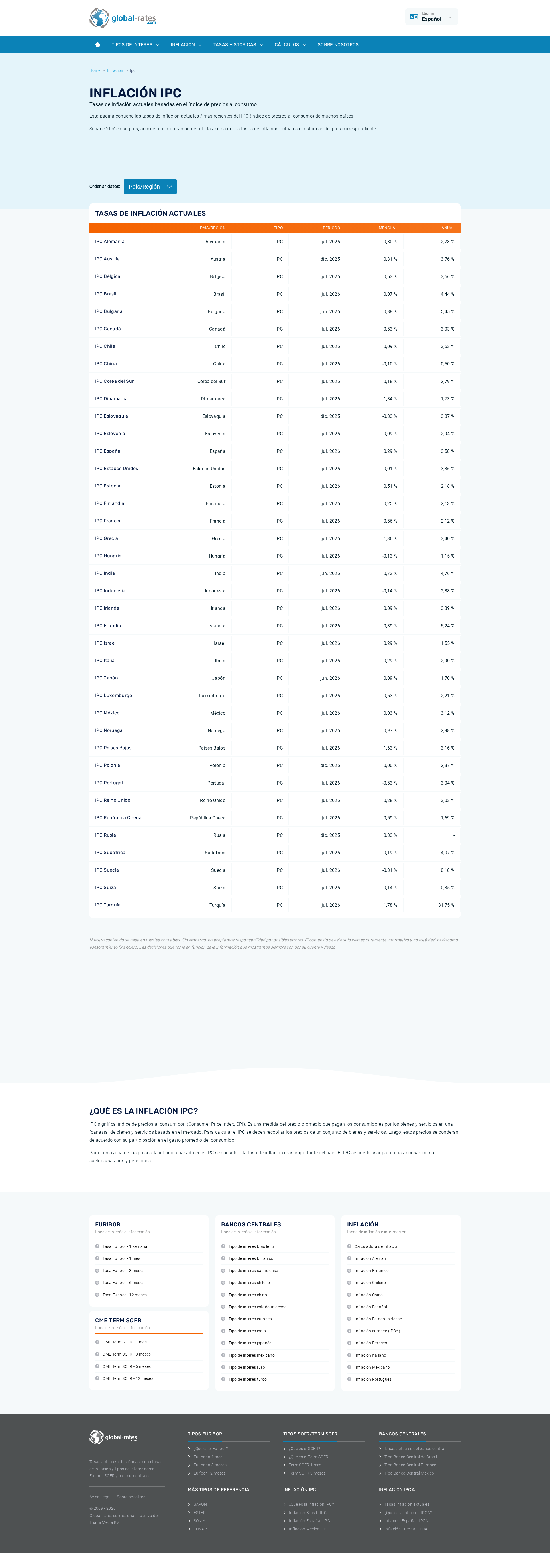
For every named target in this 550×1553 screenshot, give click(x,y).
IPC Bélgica (108, 276)
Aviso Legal (100, 1497)
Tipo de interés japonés (250, 1343)
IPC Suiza (105, 887)
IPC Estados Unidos (116, 468)
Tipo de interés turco (248, 1379)
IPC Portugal (109, 782)
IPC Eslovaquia (111, 416)
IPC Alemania (110, 241)
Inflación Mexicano (372, 1367)
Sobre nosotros (131, 1497)
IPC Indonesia (110, 590)
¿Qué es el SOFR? (304, 1448)
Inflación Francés (371, 1343)
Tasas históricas (235, 44)
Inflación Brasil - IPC (308, 1512)
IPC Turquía (108, 905)
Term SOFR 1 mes (305, 1465)
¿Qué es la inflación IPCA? (408, 1512)
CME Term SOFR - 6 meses (127, 1366)
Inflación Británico (372, 1270)
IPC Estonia (108, 486)
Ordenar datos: (104, 186)
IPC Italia (105, 660)
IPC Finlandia (109, 503)
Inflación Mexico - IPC (309, 1529)
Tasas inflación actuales (406, 1504)
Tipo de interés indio (247, 1331)
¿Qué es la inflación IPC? (311, 1504)
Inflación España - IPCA (406, 1520)
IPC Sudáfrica (110, 852)
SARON (200, 1504)
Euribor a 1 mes (208, 1457)
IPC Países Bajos (113, 747)
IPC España (107, 451)
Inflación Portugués (373, 1379)
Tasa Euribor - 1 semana (125, 1246)
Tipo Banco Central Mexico (409, 1473)
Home (94, 70)
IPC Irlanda (107, 608)
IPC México (107, 713)
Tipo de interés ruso (247, 1367)
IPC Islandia (108, 625)
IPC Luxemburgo (113, 695)
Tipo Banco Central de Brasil (410, 1457)
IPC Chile (105, 346)
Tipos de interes (133, 44)
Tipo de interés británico (251, 1258)
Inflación (183, 44)
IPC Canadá (108, 328)
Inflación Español (371, 1307)
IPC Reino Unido (113, 800)
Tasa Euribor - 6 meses (123, 1282)
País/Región (145, 186)
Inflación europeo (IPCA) (377, 1331)
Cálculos (287, 44)
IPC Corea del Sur (114, 381)
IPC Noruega (109, 730)
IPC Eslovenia (110, 433)
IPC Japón (106, 678)
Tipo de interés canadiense (253, 1270)
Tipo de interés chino (248, 1295)
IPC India (105, 573)
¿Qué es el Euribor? (211, 1448)
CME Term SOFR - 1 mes (125, 1342)
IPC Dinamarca (111, 398)
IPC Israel (105, 643)
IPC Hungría (108, 555)
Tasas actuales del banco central (414, 1448)
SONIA (199, 1520)
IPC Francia (108, 520)
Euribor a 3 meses (210, 1465)
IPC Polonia (107, 765)
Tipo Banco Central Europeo (410, 1465)
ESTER (200, 1512)
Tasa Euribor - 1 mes (121, 1258)
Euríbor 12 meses (210, 1473)
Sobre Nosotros (338, 44)
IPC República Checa (118, 817)
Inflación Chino (369, 1295)
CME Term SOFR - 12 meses (128, 1378)
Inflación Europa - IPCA (405, 1529)
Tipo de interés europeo (250, 1319)
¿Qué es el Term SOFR (308, 1457)
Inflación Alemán (370, 1258)
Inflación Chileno (370, 1282)
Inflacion (115, 70)
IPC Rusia (105, 835)
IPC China (106, 363)
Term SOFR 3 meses (307, 1473)
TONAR (200, 1529)
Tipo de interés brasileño (251, 1246)
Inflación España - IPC (309, 1520)
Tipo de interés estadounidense (257, 1307)
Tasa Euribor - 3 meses (123, 1270)
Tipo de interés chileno (249, 1282)
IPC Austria (107, 259)
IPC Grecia (106, 538)
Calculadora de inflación (377, 1246)
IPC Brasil (105, 294)
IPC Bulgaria (109, 311)
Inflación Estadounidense (378, 1319)
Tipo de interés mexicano (252, 1355)
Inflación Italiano (370, 1355)
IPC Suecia (107, 870)
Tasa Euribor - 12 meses (125, 1295)
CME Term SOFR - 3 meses (127, 1354)
